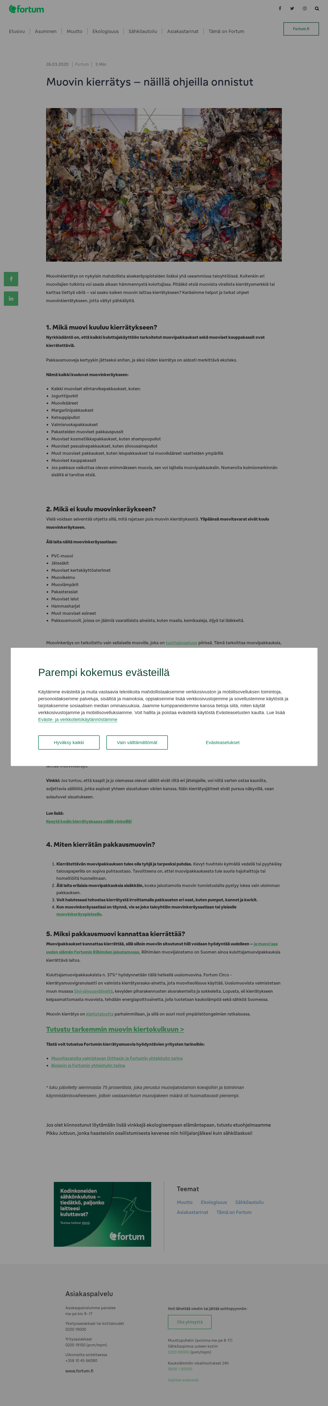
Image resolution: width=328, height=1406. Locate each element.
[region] (164, 706)
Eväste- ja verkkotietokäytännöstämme (77, 719)
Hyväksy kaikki (69, 742)
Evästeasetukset (223, 742)
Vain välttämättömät (137, 742)
